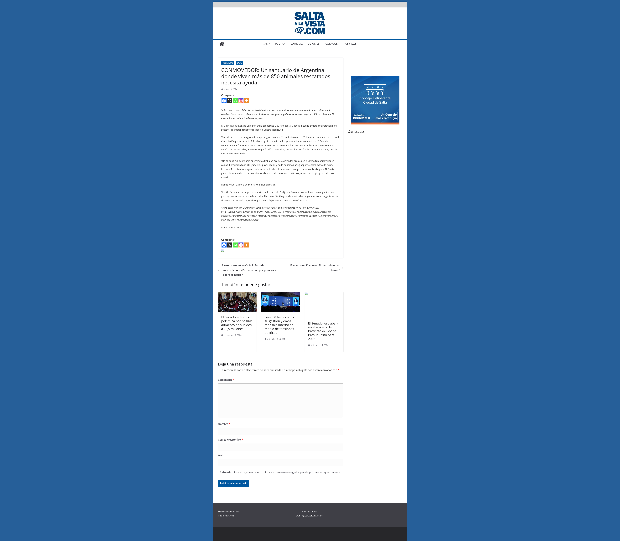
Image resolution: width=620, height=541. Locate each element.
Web (220, 455)
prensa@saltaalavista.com (309, 515)
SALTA (267, 43)
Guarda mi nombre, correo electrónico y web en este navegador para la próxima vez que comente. (281, 472)
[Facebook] (224, 100)
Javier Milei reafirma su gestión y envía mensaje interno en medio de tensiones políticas (279, 325)
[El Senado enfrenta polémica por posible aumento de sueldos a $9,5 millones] (237, 294)
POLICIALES (350, 43)
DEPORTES (313, 43)
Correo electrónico (230, 439)
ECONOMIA (296, 43)
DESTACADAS (227, 63)
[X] (229, 100)
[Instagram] (240, 100)
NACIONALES (332, 43)
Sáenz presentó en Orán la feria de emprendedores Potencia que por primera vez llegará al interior (250, 270)
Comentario (226, 379)
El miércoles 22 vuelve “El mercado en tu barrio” (315, 268)
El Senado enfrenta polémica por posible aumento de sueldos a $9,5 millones (237, 323)
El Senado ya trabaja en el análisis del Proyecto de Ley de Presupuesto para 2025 (323, 331)
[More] (246, 100)
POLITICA (280, 43)
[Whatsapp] (235, 100)
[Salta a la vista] (222, 44)
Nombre (224, 424)
